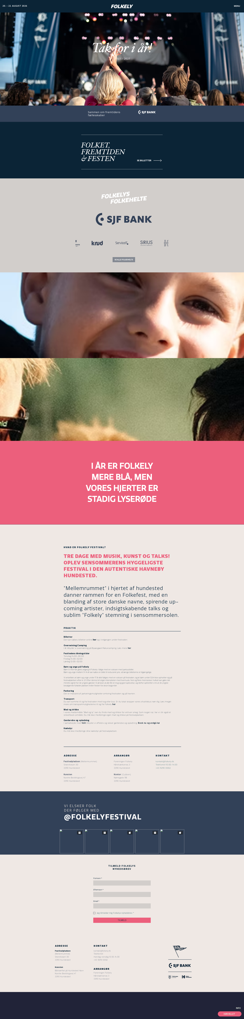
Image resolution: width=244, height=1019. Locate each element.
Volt (84, 723)
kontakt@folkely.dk (165, 761)
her (129, 648)
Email (96, 901)
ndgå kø (155, 723)
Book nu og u (144, 723)
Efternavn (98, 890)
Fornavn (97, 878)
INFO (238, 1008)
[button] (237, 6)
